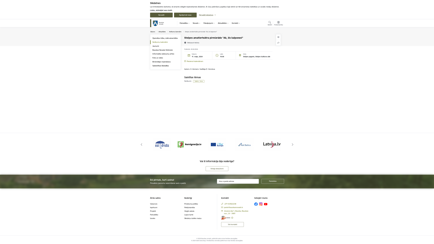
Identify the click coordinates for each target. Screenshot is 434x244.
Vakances (153, 204)
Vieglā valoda (189, 211)
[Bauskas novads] (158, 23)
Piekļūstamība (189, 207)
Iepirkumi (153, 207)
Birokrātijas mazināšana (161, 62)
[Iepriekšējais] (141, 144)
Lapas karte (188, 215)
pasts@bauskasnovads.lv (233, 207)
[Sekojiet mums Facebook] (256, 204)
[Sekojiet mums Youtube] (265, 204)
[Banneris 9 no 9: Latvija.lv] (272, 144)
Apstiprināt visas (185, 15)
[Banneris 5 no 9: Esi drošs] (162, 144)
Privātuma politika (191, 204)
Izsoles (152, 218)
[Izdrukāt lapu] (278, 37)
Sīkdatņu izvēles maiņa (192, 218)
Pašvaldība (154, 215)
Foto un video (157, 58)
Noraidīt (161, 15)
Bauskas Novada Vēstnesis (162, 50)
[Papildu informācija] (232, 218)
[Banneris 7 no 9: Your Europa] (217, 144)
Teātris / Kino (199, 81)
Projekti (153, 211)
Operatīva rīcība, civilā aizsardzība (165, 38)
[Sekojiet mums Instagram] (261, 204)
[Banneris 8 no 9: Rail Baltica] (244, 144)
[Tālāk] (293, 144)
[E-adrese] (225, 218)
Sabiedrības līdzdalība (160, 66)
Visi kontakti (232, 224)
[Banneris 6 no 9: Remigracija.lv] (190, 144)
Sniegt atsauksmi (217, 169)
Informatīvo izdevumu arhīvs (163, 54)
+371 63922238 (230, 204)
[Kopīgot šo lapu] (278, 43)
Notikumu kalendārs (160, 42)
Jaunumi (155, 46)
